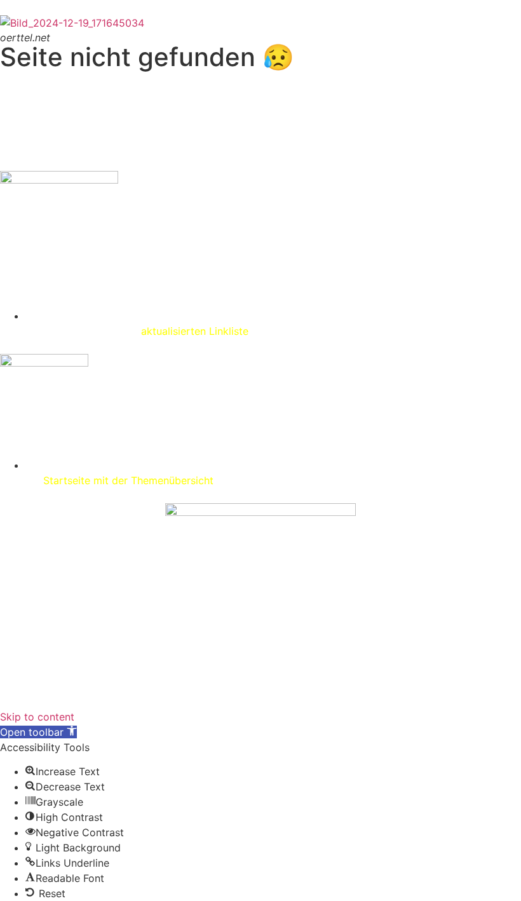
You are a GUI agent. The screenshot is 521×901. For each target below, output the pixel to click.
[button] (38, 732)
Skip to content (37, 716)
